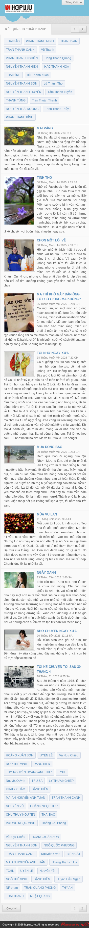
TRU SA (37, 781)
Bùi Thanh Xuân (38, 75)
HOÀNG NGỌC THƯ (44, 806)
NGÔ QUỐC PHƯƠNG (59, 845)
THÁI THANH (15, 896)
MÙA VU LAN (47, 514)
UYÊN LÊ (46, 755)
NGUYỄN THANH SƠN (21, 83)
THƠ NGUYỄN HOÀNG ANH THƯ (29, 772)
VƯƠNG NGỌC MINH (20, 823)
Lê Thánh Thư (53, 83)
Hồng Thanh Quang (57, 58)
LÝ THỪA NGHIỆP (61, 781)
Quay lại (11, 908)
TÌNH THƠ (44, 178)
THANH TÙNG (15, 100)
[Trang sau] (83, 29)
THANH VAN (68, 41)
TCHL (62, 772)
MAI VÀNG (45, 128)
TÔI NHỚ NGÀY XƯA (53, 353)
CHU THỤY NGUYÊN (20, 814)
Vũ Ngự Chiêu (68, 755)
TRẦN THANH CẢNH (20, 49)
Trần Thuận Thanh (44, 100)
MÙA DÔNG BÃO (49, 447)
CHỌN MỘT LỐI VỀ (51, 240)
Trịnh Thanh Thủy (57, 109)
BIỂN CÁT (73, 854)
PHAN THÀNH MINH (40, 41)
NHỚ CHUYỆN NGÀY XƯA (57, 631)
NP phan (12, 887)
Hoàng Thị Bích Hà (64, 862)
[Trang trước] (75, 29)
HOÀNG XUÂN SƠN (19, 755)
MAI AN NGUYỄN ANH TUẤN (25, 797)
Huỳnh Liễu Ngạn (68, 879)
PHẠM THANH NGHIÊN (22, 58)
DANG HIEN (42, 764)
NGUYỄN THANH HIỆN (22, 66)
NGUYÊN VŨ (15, 806)
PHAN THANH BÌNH (19, 117)
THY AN (67, 887)
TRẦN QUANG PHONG (40, 887)
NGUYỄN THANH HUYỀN (23, 92)
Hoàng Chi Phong (54, 823)
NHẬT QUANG (40, 896)
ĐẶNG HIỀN (40, 789)
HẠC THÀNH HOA (56, 66)
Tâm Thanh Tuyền (60, 92)
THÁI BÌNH (13, 75)
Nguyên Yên (48, 871)
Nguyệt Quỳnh (15, 781)
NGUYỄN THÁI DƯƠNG (22, 109)
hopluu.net (30, 924)
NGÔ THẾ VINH (16, 764)
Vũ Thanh (47, 49)
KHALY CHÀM (15, 789)
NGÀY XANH (46, 572)
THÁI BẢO (13, 41)
